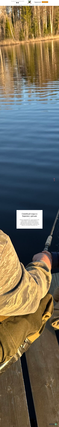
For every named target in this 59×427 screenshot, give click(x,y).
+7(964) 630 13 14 (37, 2)
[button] (45, 2)
